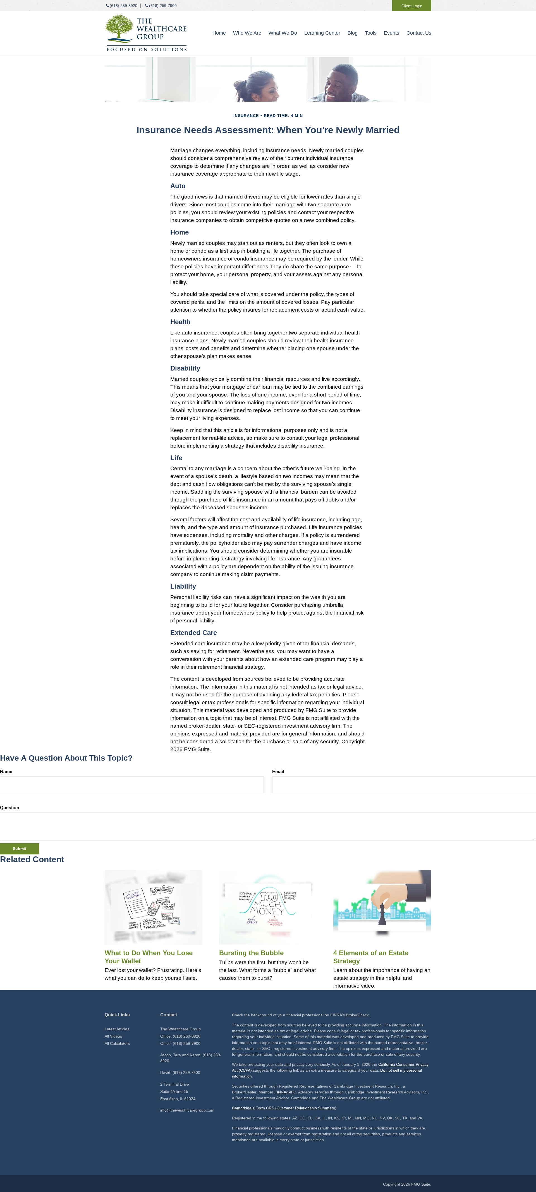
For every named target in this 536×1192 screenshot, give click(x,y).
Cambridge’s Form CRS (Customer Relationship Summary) (284, 1108)
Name (6, 771)
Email (278, 771)
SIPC (291, 1092)
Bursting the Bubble (251, 953)
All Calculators (117, 1043)
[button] (247, 32)
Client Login (411, 6)
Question (9, 807)
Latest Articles (117, 1029)
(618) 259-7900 (163, 5)
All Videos (113, 1036)
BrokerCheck (357, 1015)
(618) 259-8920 (123, 5)
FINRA (280, 1092)
